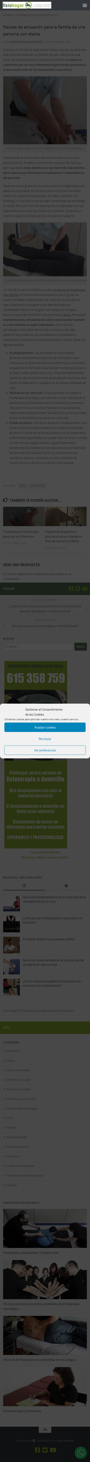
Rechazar (45, 739)
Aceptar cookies (45, 727)
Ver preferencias (45, 750)
